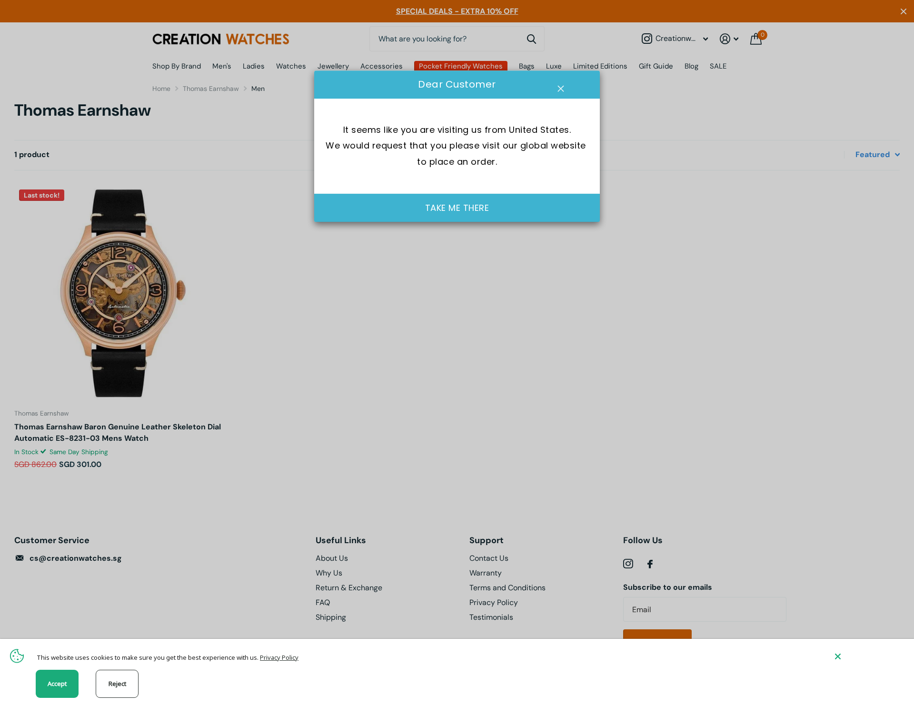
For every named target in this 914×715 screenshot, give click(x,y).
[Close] (867, 656)
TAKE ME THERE (457, 208)
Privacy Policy (279, 657)
